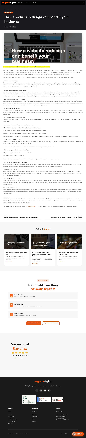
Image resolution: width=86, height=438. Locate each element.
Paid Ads (10, 414)
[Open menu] (82, 2)
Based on (20, 355)
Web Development (12, 419)
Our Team (34, 414)
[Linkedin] (44, 390)
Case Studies (35, 416)
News (9, 9)
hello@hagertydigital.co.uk (62, 414)
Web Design (11, 416)
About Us (34, 411)
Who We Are (21, 2)
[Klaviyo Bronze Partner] (58, 399)
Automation (10, 423)
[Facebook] (36, 390)
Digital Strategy (11, 421)
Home (5, 9)
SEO (9, 411)
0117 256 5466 (59, 411)
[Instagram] (40, 390)
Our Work (35, 2)
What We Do (28, 2)
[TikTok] (49, 390)
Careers (34, 421)
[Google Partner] (44, 399)
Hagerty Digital (31, 206)
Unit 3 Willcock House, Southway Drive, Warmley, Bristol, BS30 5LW (62, 418)
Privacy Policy (65, 433)
